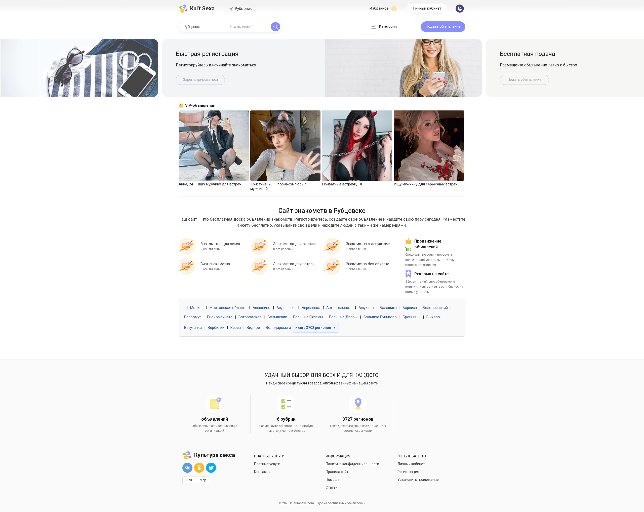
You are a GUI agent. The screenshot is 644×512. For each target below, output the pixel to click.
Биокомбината (219, 317)
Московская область (228, 307)
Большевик (277, 317)
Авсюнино (261, 307)
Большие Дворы (343, 317)
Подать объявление (443, 26)
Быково (433, 317)
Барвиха (410, 307)
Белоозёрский (435, 307)
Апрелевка (311, 307)
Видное (253, 327)
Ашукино (366, 307)
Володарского (278, 327)
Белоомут (192, 317)
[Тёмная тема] (460, 9)
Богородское (250, 317)
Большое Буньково (380, 317)
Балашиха (388, 307)
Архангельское (339, 307)
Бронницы (411, 317)
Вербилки (216, 327)
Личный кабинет (427, 8)
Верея (235, 327)
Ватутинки (193, 327)
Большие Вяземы (308, 317)
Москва (197, 307)
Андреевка (286, 307)
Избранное (379, 8)
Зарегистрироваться (524, 79)
